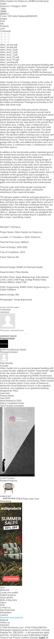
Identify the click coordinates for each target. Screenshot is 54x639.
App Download (7, 610)
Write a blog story (8, 600)
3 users (10, 478)
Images (3, 18)
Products (4, 26)
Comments (5, 31)
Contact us (5, 607)
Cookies (25, 637)
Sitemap (34, 637)
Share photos (6, 597)
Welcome (4, 590)
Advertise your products (11, 617)
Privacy (16, 637)
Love (2, 28)
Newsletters (6, 612)
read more (5, 393)
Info (2, 23)
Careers (4, 615)
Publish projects (8, 595)
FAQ (2, 605)
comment (4, 336)
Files (2, 21)
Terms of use (6, 637)
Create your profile (9, 592)
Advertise (4, 625)
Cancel (13, 336)
